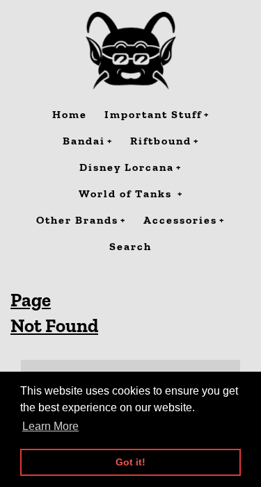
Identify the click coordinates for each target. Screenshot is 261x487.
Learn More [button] (50, 426)
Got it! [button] (130, 462)
